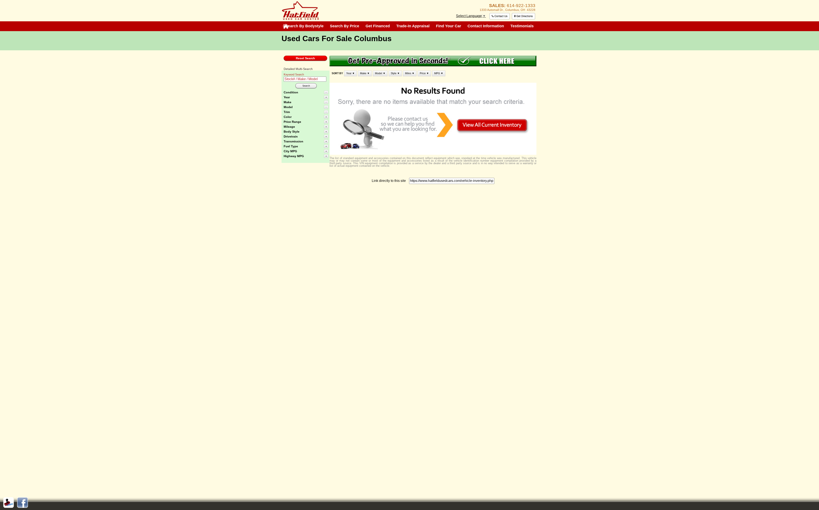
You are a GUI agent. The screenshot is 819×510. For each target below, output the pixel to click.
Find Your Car (448, 26)
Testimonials (522, 26)
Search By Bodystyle (304, 26)
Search (306, 85)
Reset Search (305, 58)
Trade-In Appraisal (413, 26)
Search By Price (344, 26)
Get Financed (378, 26)
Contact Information (486, 26)
